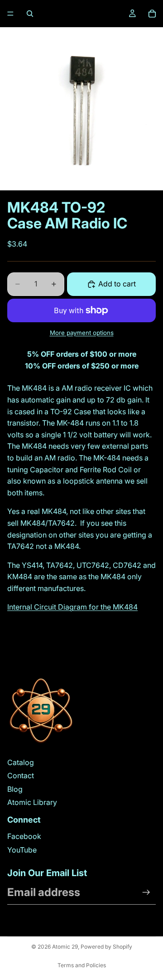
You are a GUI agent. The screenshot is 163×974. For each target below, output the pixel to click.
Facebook (24, 836)
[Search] (30, 14)
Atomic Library (32, 802)
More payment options (82, 332)
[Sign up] (146, 892)
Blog (15, 789)
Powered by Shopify (106, 946)
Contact (20, 775)
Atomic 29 (65, 946)
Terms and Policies (82, 965)
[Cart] (152, 14)
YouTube (22, 849)
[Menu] (10, 13)
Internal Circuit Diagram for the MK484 (72, 606)
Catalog (20, 762)
